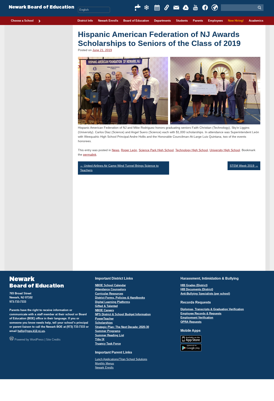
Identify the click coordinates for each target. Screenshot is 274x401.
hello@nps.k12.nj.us (31, 331)
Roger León (129, 150)
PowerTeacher (104, 318)
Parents (198, 20)
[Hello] (214, 7)
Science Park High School (156, 150)
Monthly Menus (104, 363)
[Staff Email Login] (176, 7)
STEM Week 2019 (244, 165)
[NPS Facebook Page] (205, 7)
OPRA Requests (190, 321)
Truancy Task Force (108, 343)
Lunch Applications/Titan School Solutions (121, 359)
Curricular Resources (109, 293)
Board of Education (136, 20)
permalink (89, 154)
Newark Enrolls (108, 20)
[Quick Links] (166, 7)
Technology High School (191, 150)
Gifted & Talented (106, 306)
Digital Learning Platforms (112, 302)
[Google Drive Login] (186, 7)
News (115, 150)
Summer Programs (107, 331)
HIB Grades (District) (193, 285)
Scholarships (104, 322)
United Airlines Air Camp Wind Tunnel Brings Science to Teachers (119, 168)
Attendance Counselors (110, 289)
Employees (215, 20)
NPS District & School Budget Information (123, 314)
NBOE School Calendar (110, 285)
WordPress (37, 339)
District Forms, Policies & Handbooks (120, 297)
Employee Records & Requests (200, 313)
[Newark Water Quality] (137, 7)
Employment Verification (196, 317)
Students (182, 20)
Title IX (99, 339)
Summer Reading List (109, 335)
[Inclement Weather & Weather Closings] (147, 7)
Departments (162, 20)
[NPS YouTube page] (195, 7)
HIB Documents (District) (196, 289)
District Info (85, 20)
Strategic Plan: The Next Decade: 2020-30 (122, 327)
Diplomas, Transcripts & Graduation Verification (212, 309)
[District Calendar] (157, 7)
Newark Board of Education (41, 7)
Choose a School (22, 20)
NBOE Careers (104, 310)
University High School (225, 150)
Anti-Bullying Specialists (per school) (205, 293)
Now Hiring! (236, 20)
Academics (256, 20)
